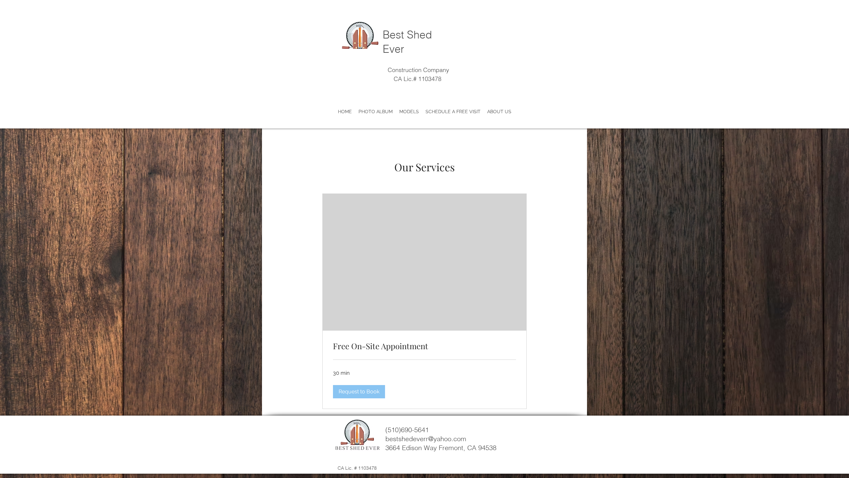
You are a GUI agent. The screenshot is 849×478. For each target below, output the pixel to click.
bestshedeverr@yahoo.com (425, 439)
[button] (359, 391)
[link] (424, 346)
